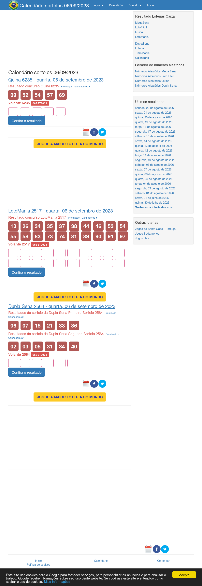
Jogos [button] (97, 5)
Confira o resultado (27, 120)
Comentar (163, 561)
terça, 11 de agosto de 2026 (153, 155)
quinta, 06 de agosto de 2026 (153, 174)
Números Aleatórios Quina (152, 81)
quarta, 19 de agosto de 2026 (153, 122)
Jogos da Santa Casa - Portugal (155, 229)
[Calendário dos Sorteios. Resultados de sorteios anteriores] (86, 132)
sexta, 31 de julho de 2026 (152, 198)
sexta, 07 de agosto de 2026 (153, 169)
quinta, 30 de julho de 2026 (152, 202)
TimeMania (142, 53)
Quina (139, 32)
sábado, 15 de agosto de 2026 (154, 136)
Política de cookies (38, 564)
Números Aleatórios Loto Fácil (154, 76)
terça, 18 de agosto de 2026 (153, 127)
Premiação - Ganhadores (74, 86)
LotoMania (142, 37)
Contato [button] (134, 5)
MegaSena (142, 22)
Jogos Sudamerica (147, 233)
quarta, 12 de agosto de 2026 (153, 150)
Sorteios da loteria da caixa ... (155, 207)
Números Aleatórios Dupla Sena (156, 85)
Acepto (184, 574)
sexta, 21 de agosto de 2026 (153, 112)
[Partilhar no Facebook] (94, 132)
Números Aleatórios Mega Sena (155, 71)
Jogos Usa (142, 238)
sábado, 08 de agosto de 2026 (154, 164)
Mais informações (57, 581)
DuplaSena (142, 43)
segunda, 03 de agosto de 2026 (155, 188)
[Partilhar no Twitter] (102, 132)
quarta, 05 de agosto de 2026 (153, 179)
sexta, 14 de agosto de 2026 (153, 141)
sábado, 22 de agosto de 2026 (154, 108)
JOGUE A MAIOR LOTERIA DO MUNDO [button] (70, 143)
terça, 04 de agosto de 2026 (153, 183)
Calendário (116, 5)
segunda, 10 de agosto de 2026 (155, 160)
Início (150, 5)
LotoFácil (141, 27)
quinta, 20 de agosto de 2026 (153, 117)
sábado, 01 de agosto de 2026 (154, 193)
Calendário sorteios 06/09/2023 (54, 5)
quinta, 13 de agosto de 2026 (153, 145)
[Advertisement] (69, 38)
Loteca (139, 48)
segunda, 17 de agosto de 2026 (155, 131)
